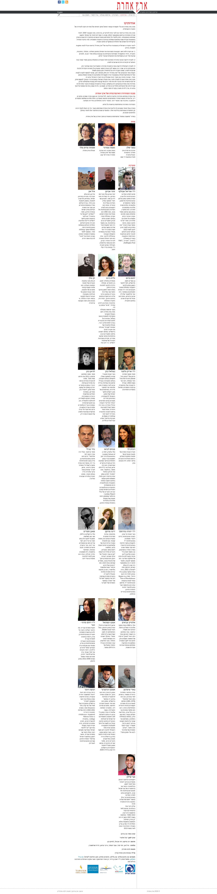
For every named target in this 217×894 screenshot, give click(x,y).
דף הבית (132, 15)
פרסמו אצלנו (105, 15)
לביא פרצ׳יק (61, 891)
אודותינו (123, 15)
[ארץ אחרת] (132, 7)
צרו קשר (94, 15)
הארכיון (115, 15)
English (60, 12)
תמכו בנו (85, 15)
